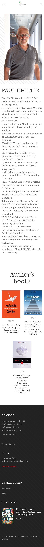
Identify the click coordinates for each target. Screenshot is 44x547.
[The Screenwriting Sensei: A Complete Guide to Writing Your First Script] (11, 304)
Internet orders (9, 466)
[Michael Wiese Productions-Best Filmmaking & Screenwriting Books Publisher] (22, 4)
